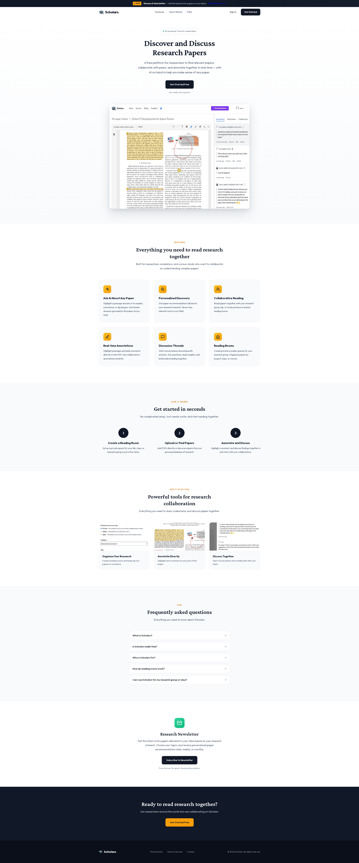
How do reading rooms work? (149, 668)
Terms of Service (174, 852)
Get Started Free (179, 84)
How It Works (175, 12)
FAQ (189, 12)
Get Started (250, 12)
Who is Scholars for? (144, 657)
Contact (190, 852)
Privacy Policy (156, 852)
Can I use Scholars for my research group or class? (160, 679)
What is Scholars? (142, 635)
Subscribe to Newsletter (179, 760)
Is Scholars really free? (145, 646)
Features (159, 12)
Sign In (233, 12)
